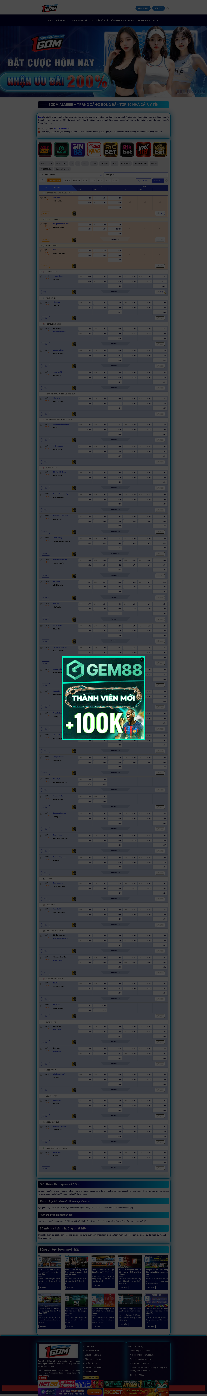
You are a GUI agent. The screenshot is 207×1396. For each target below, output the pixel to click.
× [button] (142, 659)
